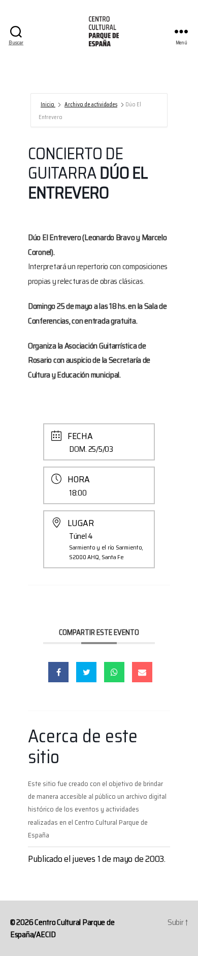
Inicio (48, 104)
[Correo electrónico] (142, 672)
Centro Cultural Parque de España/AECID (62, 928)
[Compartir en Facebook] (58, 672)
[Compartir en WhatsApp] (114, 672)
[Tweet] (86, 672)
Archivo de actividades (90, 104)
